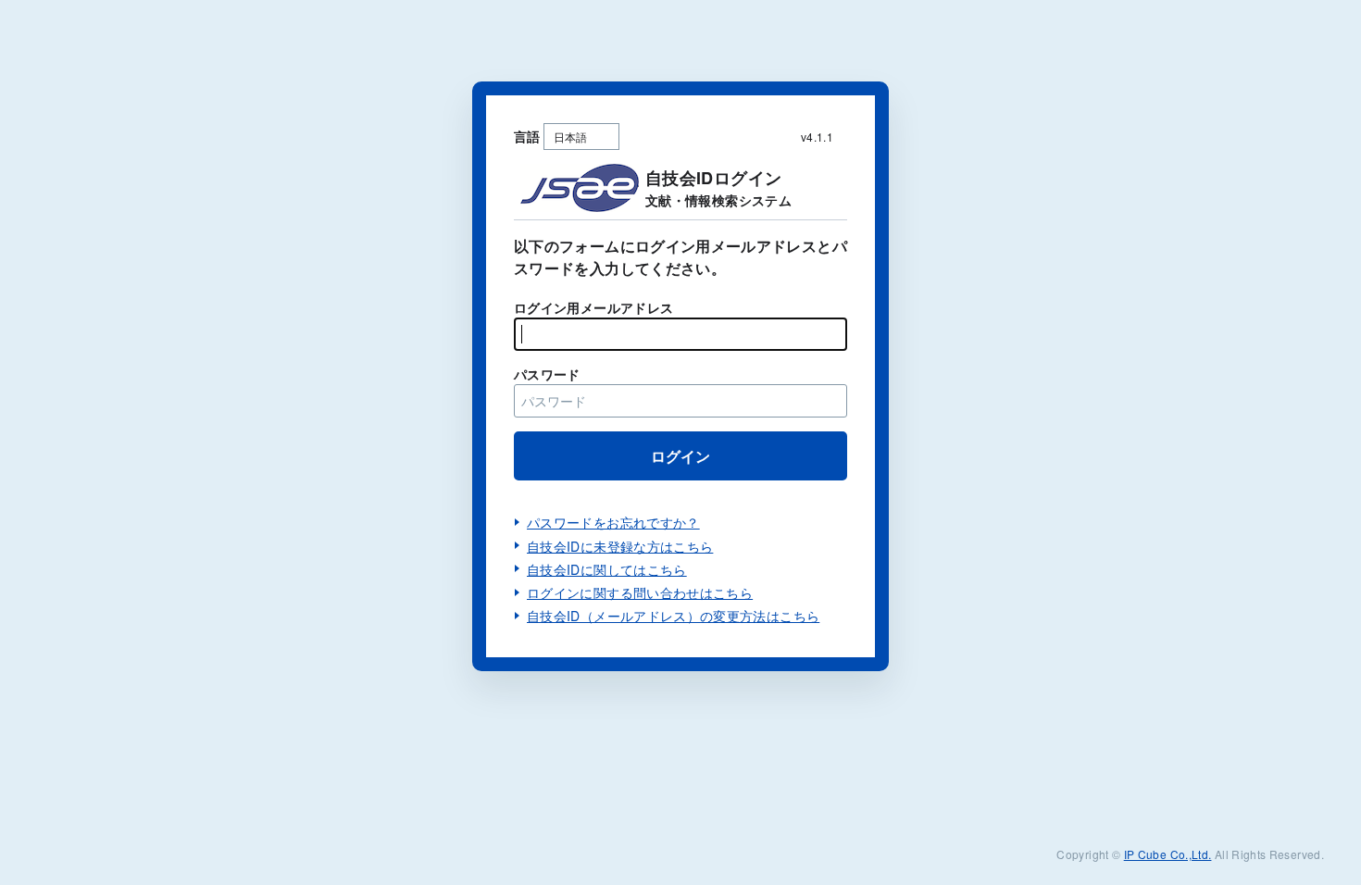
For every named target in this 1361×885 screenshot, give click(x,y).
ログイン (680, 456)
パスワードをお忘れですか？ (613, 522)
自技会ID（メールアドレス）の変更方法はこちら (673, 615)
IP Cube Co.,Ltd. (1168, 854)
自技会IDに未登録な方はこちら (620, 546)
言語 (527, 136)
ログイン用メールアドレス (593, 307)
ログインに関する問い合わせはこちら (640, 592)
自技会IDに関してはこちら (607, 569)
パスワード (547, 374)
